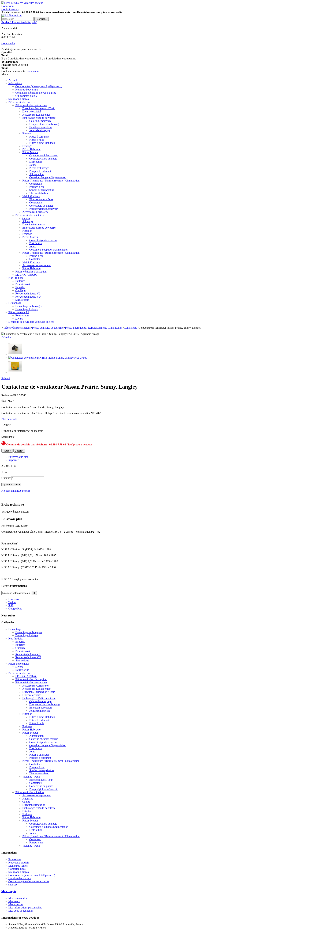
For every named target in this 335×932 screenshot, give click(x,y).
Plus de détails (9, 419)
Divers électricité (31, 111)
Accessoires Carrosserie (35, 211)
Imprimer (13, 460)
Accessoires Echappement (36, 114)
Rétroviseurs (22, 315)
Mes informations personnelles (25, 907)
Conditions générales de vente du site (35, 92)
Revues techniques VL (27, 293)
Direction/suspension (33, 224)
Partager (7, 450)
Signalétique (22, 299)
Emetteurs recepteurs (40, 127)
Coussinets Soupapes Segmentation (48, 249)
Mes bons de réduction (20, 910)
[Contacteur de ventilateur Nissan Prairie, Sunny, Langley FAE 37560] (15, 354)
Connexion (7, 6)
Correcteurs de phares (41, 205)
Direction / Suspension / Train (38, 108)
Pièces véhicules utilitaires (29, 215)
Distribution (35, 161)
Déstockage (14, 302)
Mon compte (8, 891)
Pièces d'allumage (39, 167)
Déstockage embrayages (28, 306)
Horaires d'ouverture (26, 89)
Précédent (6, 337)
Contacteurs (35, 183)
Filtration (27, 133)
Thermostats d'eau (39, 193)
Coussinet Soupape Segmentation (47, 177)
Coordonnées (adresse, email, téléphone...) (38, 86)
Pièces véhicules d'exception (31, 271)
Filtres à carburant (39, 136)
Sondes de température (41, 189)
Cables (26, 218)
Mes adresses (15, 904)
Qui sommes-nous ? (26, 95)
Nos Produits (15, 277)
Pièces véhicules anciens (21, 102)
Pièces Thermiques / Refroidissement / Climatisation (51, 180)
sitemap (12, 884)
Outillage (20, 290)
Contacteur (35, 258)
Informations (15, 83)
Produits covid (23, 284)
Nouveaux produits (18, 862)
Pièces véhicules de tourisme (31, 105)
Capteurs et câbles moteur (43, 155)
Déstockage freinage (26, 309)
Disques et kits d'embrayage (44, 124)
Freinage (27, 146)
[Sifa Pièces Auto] (11, 15)
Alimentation (36, 174)
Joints (32, 164)
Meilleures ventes (18, 865)
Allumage (27, 221)
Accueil (12, 80)
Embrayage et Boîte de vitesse (38, 117)
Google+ (19, 450)
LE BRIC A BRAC (26, 274)
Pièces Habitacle (31, 149)
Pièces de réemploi (18, 312)
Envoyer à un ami (18, 456)
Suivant (5, 378)
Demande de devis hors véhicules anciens (31, 321)
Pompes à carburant (40, 171)
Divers (19, 318)
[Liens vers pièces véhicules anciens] (22, 2)
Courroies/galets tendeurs (43, 158)
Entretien (20, 287)
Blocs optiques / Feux (41, 199)
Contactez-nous (9, 9)
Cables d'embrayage (40, 120)
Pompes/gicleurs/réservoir (43, 208)
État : (4, 401)
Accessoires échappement (36, 265)
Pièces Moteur (30, 152)
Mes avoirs (14, 901)
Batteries (20, 280)
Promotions (14, 859)
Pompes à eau (36, 186)
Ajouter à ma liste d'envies (15, 490)
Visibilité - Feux (31, 196)
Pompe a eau (36, 255)
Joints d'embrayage (39, 130)
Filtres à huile (36, 139)
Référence (7, 395)
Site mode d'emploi (18, 98)
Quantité (6, 477)
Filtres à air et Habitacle (42, 142)
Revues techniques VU (28, 296)
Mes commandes (17, 898)
